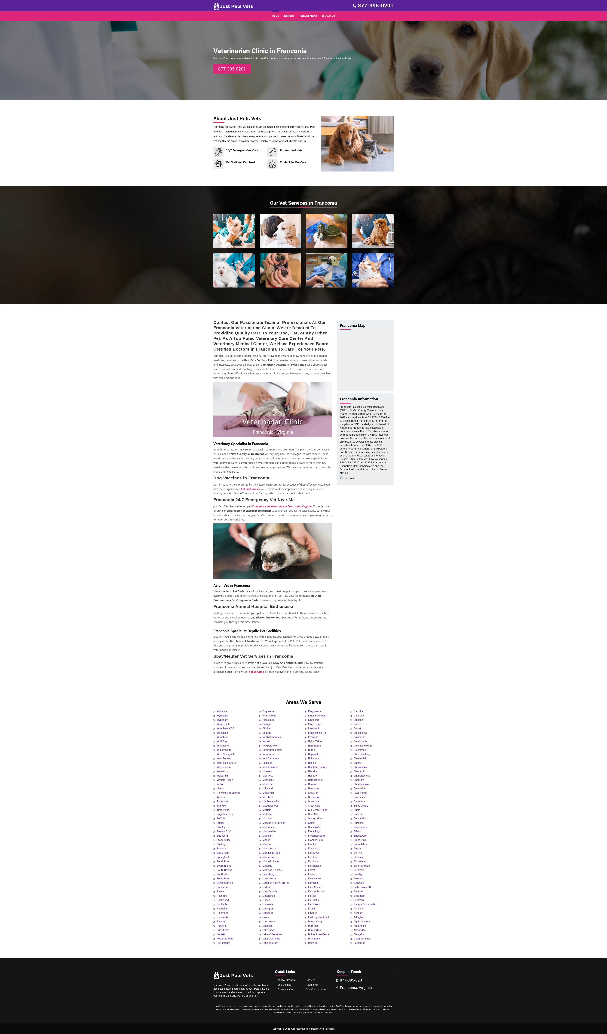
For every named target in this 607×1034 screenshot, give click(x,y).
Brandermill (360, 840)
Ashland (358, 908)
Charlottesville (362, 775)
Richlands (222, 917)
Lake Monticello (271, 938)
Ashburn (358, 913)
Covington (359, 737)
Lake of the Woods (272, 934)
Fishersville (314, 878)
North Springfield (272, 737)
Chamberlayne (362, 784)
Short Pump (223, 878)
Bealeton (359, 900)
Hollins (312, 763)
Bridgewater (360, 835)
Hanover (312, 784)
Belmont (358, 878)
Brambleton (360, 844)
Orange (266, 724)
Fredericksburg (316, 835)
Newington (268, 754)
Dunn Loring (315, 921)
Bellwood (359, 882)
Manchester (269, 848)
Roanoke (222, 908)
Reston (221, 921)
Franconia (313, 848)
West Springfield (226, 754)
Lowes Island (269, 878)
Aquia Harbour (362, 921)
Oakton (266, 732)
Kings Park (314, 720)
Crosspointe (360, 732)
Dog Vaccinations (316, 989)
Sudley (220, 823)
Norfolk (266, 741)
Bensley (358, 874)
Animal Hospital (286, 980)
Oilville (266, 728)
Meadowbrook (270, 805)
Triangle (221, 805)
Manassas (268, 857)
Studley (221, 827)
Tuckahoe (222, 801)
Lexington (268, 908)
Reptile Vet (312, 984)
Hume (311, 750)
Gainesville (314, 827)
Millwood (267, 788)
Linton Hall (268, 895)
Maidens (267, 865)
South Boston (224, 870)
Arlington (359, 917)
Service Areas (308, 15)
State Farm (223, 852)
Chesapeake (360, 767)
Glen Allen (313, 814)
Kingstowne (314, 711)
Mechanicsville (270, 801)
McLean (267, 814)
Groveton (313, 793)
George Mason (316, 818)
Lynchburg (268, 874)
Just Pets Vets (298, 1028)
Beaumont (359, 895)
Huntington (314, 745)
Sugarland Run (225, 814)
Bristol (357, 831)
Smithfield (222, 874)
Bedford (358, 891)
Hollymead (314, 758)
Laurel (265, 917)
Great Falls (314, 805)
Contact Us (328, 15)
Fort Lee (312, 857)
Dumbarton (314, 930)
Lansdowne (268, 921)
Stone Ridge (223, 840)
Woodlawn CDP (225, 728)
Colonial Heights (363, 745)
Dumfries (313, 925)
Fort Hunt (313, 861)
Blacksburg (360, 861)
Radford (221, 925)
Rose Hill (222, 895)
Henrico (312, 775)
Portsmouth (223, 943)
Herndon (313, 771)
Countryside (360, 741)
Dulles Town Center (319, 934)
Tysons (221, 797)
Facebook (329, 1028)
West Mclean (224, 758)
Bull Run (358, 814)
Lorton (266, 887)
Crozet (357, 728)
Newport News (270, 745)
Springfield (223, 857)
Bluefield (359, 857)
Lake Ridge (268, 930)
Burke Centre (361, 805)
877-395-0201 (376, 5)
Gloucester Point (317, 810)
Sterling (221, 844)
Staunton (222, 848)
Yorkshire (222, 711)
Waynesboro (224, 767)
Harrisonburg (315, 780)
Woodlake (222, 732)
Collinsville (360, 750)
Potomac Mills (225, 938)
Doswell (312, 943)
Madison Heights (272, 870)
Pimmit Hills (269, 715)
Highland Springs (317, 767)
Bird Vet (310, 980)
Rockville (222, 904)
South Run (223, 861)
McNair (266, 810)
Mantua (266, 844)
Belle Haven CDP (363, 887)
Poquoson (268, 711)
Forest (311, 870)
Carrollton (359, 801)
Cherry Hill (359, 771)
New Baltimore (270, 758)
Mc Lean (267, 818)
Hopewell (313, 754)
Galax (311, 823)
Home (275, 15)
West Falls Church (227, 763)
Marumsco (268, 827)
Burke (357, 810)
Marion (266, 840)
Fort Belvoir (314, 865)
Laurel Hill (359, 943)
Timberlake (223, 810)
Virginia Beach (225, 780)
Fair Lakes (314, 904)
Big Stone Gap (362, 865)
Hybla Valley (315, 741)
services (288, 15)
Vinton (220, 784)
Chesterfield (360, 758)
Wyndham (222, 720)
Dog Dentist (284, 984)
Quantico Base (362, 938)
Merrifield (267, 797)
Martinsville (269, 831)
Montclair (267, 784)
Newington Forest (272, 750)
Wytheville (222, 715)
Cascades (359, 797)
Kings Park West (317, 715)
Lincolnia (267, 904)
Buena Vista (360, 818)
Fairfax (312, 895)
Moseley (267, 771)
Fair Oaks (313, 900)
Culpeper (359, 720)
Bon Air (358, 852)
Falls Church (315, 887)
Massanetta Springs (273, 823)
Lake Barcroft (270, 943)
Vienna (220, 788)
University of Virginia (228, 793)
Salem (220, 891)
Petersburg (268, 720)
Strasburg (222, 835)
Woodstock (223, 724)
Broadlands (360, 827)
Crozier (358, 724)
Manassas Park (271, 852)
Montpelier (268, 780)
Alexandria (360, 930)
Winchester (223, 745)
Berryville (359, 870)
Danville (358, 711)
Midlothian (268, 793)
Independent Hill (317, 732)
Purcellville (223, 930)
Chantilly (359, 780)
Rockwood (223, 900)
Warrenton (222, 771)
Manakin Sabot (271, 861)
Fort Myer (313, 852)
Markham (267, 835)
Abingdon (359, 934)
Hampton (313, 788)
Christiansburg (362, 754)
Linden (266, 900)
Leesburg (267, 913)
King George (315, 724)
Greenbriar (314, 801)
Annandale (360, 925)
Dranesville (314, 938)
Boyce (357, 848)
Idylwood (313, 737)
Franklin (312, 844)
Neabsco (267, 763)
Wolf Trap (222, 741)
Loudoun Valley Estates (275, 882)
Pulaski (221, 934)
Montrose (267, 775)
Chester (358, 763)
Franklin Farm (316, 840)
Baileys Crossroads (364, 904)
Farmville (313, 882)
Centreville (359, 788)
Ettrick (312, 908)
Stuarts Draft (224, 831)
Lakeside (267, 925)
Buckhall (359, 823)
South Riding (224, 865)
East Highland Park (319, 917)
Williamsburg (224, 750)
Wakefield (222, 775)
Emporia (312, 913)
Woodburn (222, 737)
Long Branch (269, 891)
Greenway (313, 797)
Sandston (222, 887)
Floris (311, 874)
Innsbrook (313, 728)
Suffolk (221, 818)
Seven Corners (225, 882)
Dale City (359, 715)
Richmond (222, 913)
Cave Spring (360, 793)
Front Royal (314, 831)
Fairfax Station (316, 891)
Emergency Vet (285, 989)
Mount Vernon (270, 767)
